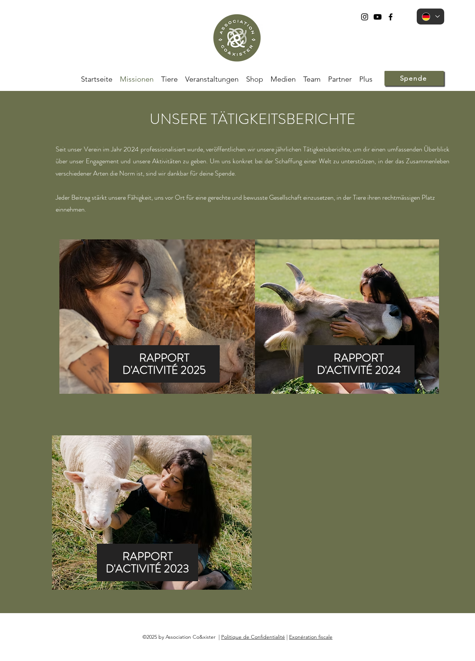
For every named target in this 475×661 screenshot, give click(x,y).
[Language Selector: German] (430, 16)
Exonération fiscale (310, 637)
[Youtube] (377, 17)
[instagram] (364, 17)
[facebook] (390, 17)
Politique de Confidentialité (253, 637)
